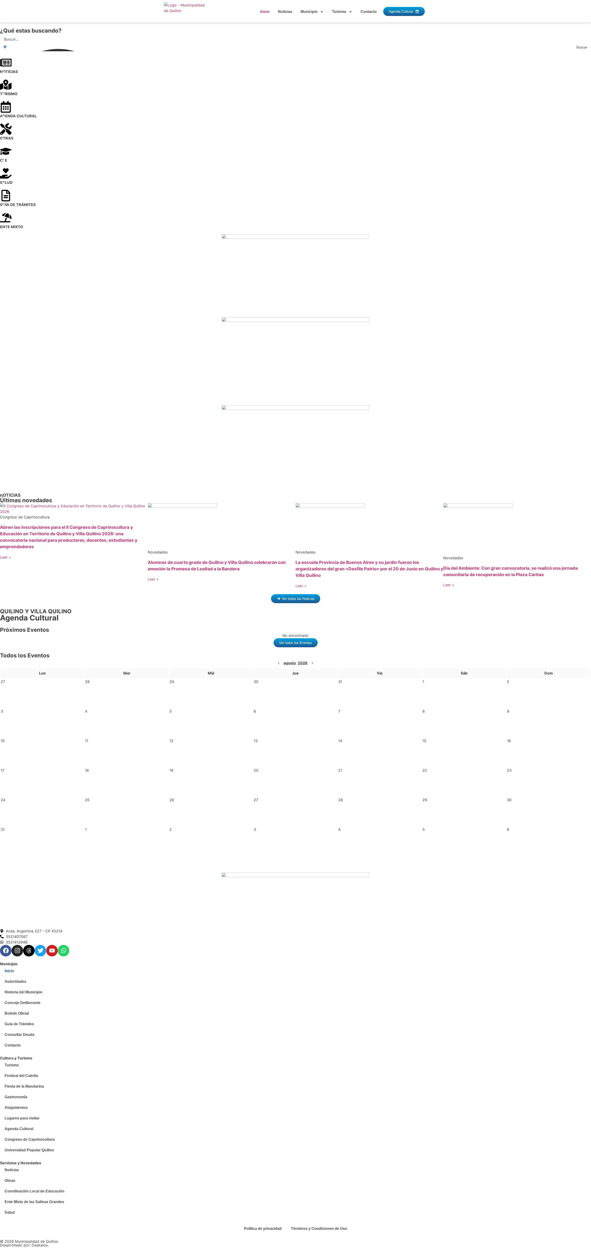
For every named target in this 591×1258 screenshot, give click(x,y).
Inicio (265, 12)
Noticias (285, 12)
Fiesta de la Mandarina (24, 1086)
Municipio (309, 12)
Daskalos (40, 1245)
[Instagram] (17, 950)
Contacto (369, 12)
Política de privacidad (263, 1229)
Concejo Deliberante (22, 1003)
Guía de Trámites (19, 1024)
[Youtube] (52, 950)
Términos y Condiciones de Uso (319, 1229)
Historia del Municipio (23, 992)
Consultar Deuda (19, 1035)
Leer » (5, 557)
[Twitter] (40, 950)
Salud (10, 1212)
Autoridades (15, 981)
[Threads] (29, 950)
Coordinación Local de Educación (34, 1191)
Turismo (339, 12)
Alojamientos (16, 1108)
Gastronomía (16, 1097)
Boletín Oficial (17, 1013)
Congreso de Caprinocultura (30, 1139)
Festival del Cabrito (21, 1076)
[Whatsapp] (63, 950)
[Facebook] (6, 950)
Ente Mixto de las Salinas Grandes (34, 1202)
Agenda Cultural (19, 1129)
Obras (10, 1180)
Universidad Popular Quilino (29, 1150)
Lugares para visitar (22, 1118)
